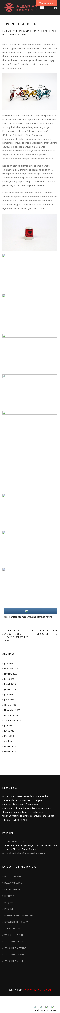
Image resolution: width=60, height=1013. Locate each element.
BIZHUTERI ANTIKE (13, 876)
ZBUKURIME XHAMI (13, 961)
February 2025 (11, 668)
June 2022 (9, 699)
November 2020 (12, 710)
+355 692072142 (16, 841)
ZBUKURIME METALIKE (15, 948)
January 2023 (10, 689)
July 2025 (8, 663)
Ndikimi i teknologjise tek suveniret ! (44, 632)
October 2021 (11, 704)
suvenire (47, 616)
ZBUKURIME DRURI (13, 941)
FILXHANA (9, 895)
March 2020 (10, 746)
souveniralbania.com (37, 990)
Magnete (9, 902)
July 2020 (8, 725)
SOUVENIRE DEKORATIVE (16, 921)
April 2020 (9, 741)
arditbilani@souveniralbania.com (29, 853)
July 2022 (8, 694)
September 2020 (12, 720)
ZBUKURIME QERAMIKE (15, 954)
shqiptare (37, 616)
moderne (26, 616)
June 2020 (9, 730)
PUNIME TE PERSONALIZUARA (19, 915)
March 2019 (10, 751)
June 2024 (9, 678)
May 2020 (9, 735)
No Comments (10, 34)
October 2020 (11, 715)
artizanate (15, 616)
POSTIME (9, 908)
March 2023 (10, 684)
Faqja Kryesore (12, 889)
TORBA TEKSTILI (12, 928)
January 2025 (10, 673)
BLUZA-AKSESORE (13, 882)
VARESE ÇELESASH (13, 935)
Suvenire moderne (20, 24)
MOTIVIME (27, 34)
